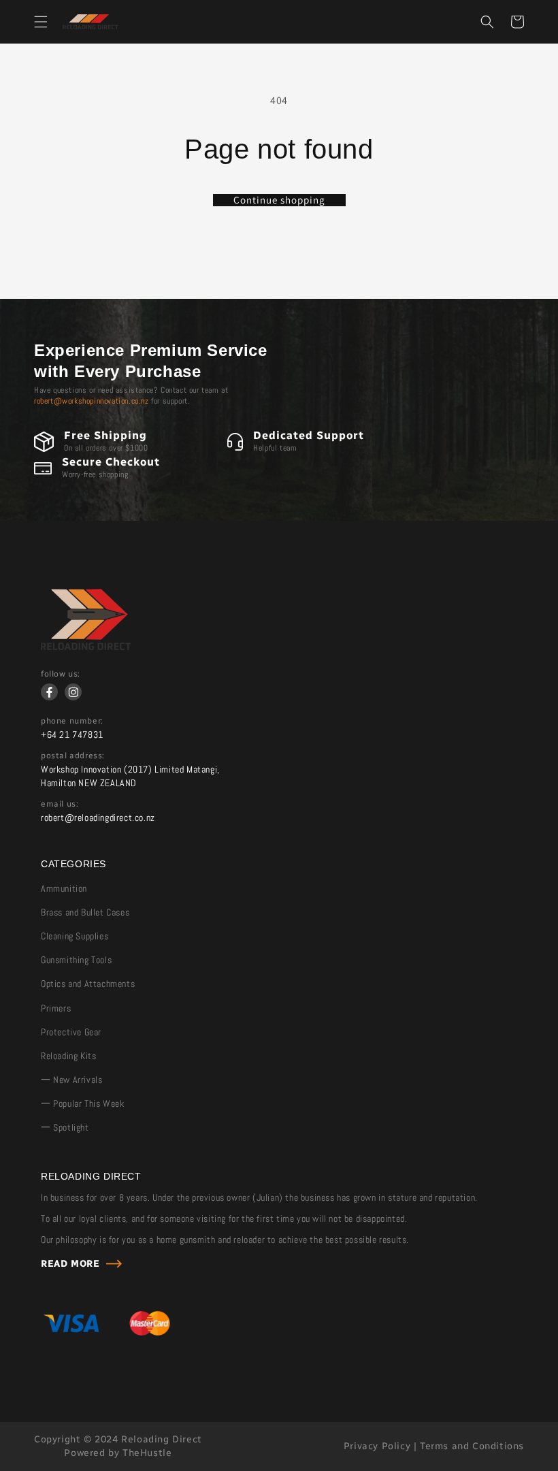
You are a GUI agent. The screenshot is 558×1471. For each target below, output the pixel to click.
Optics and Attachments (88, 983)
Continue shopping (279, 200)
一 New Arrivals (71, 1079)
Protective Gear (71, 1032)
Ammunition (64, 888)
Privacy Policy (377, 1446)
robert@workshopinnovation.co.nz (91, 400)
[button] (41, 22)
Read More (70, 1264)
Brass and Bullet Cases (85, 912)
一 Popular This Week (82, 1103)
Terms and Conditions (472, 1446)
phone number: (72, 721)
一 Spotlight (65, 1127)
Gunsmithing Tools (76, 960)
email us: (59, 804)
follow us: (60, 674)
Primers (56, 1008)
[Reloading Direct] (86, 646)
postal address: (73, 755)
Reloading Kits (68, 1056)
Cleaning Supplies (74, 936)
